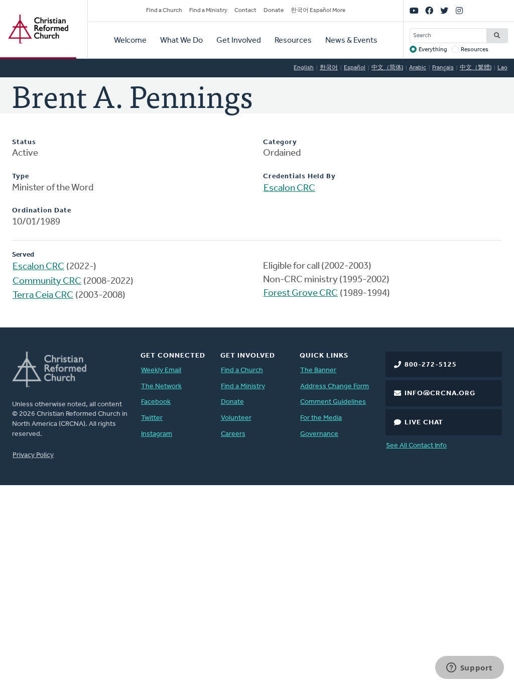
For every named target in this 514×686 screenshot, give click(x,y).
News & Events (351, 41)
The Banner (318, 370)
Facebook (156, 402)
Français (443, 68)
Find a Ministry (208, 11)
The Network (161, 386)
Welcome (130, 41)
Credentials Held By (299, 176)
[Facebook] (429, 11)
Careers (233, 434)
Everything (433, 50)
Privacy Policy (33, 455)
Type (20, 176)
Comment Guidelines (333, 402)
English (304, 68)
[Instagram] (459, 11)
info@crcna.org (440, 393)
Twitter (152, 418)
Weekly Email (161, 370)
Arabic (417, 68)
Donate (274, 11)
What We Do (181, 41)
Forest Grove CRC (301, 293)
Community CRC (47, 281)
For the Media (321, 418)
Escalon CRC (289, 188)
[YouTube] (414, 11)
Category (280, 142)
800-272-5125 (431, 365)
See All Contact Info (416, 445)
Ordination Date (41, 210)
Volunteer (236, 418)
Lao (502, 68)
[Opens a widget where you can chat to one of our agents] (469, 668)
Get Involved (238, 41)
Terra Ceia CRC (43, 295)
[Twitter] (444, 11)
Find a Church (164, 11)
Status (24, 142)
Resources (293, 41)
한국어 (329, 68)
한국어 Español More (318, 11)
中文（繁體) (475, 68)
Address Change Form (334, 386)
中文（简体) (387, 68)
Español (354, 68)
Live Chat (424, 422)
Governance (319, 434)
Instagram (156, 434)
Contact (245, 11)
